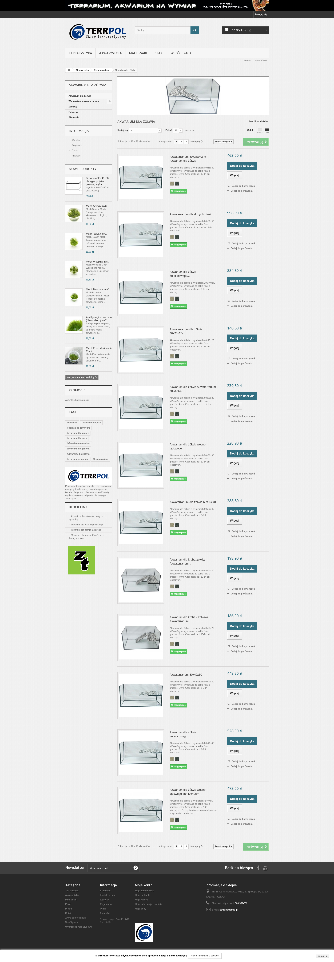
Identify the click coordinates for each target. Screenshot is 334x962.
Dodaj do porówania (241, 191)
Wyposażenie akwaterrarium (84, 101)
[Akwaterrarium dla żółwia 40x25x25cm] (141, 350)
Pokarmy (73, 112)
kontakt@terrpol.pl (229, 909)
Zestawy (73, 106)
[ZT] (81, 560)
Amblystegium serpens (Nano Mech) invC (99, 319)
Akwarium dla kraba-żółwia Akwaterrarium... (187, 561)
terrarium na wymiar (78, 459)
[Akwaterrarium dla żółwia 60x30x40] (141, 522)
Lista (267, 133)
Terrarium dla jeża (91, 422)
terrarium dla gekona (78, 448)
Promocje (77, 390)
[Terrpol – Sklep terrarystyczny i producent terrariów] (97, 32)
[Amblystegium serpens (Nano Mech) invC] (74, 325)
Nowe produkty (82, 169)
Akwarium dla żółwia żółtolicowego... (183, 273)
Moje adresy (141, 899)
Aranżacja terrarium (75, 917)
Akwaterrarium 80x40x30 (186, 674)
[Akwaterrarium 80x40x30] (141, 695)
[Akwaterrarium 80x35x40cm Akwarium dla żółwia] (141, 177)
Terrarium (72, 422)
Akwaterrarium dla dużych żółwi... (192, 214)
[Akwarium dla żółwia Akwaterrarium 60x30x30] (141, 407)
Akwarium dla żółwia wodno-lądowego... (188, 446)
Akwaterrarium (101, 70)
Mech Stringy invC (96, 205)
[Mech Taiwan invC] (74, 241)
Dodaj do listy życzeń (243, 186)
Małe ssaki (138, 53)
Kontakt (248, 60)
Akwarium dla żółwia (78, 454)
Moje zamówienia (144, 890)
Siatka (260, 133)
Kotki (68, 913)
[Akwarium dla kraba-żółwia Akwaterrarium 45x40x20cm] (141, 580)
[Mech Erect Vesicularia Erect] (74, 356)
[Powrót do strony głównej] (69, 70)
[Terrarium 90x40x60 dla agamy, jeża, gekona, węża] (74, 186)
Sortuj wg (122, 130)
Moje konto (143, 885)
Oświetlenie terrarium (78, 443)
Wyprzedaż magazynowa (78, 926)
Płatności (76, 155)
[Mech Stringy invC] (74, 213)
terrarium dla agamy (78, 433)
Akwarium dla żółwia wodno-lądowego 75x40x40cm (188, 791)
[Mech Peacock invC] (74, 297)
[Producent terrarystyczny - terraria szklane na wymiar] (167, 5)
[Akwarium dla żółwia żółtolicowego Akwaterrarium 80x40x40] (141, 753)
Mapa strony (261, 60)
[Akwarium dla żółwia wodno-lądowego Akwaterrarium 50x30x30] (141, 465)
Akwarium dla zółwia (80, 96)
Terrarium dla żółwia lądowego (86, 530)
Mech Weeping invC (97, 261)
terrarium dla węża (77, 438)
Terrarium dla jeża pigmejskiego (87, 524)
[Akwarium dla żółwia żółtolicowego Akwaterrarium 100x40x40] (141, 292)
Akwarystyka (110, 53)
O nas (74, 150)
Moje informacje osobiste (148, 904)
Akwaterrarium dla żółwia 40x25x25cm (186, 331)
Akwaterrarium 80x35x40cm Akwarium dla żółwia (188, 158)
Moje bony (140, 908)
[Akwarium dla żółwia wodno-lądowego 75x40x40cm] (141, 810)
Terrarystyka (80, 53)
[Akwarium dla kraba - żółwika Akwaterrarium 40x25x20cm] (141, 637)
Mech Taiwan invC (96, 233)
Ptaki (159, 53)
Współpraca (181, 53)
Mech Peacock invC (97, 289)
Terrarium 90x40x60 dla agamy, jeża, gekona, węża (97, 181)
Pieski (68, 908)
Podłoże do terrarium (78, 427)
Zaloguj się (261, 14)
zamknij (322, 956)
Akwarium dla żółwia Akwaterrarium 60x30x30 (193, 389)
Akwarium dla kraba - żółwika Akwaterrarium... (189, 619)
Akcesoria (74, 117)
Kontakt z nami (108, 895)
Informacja (79, 131)
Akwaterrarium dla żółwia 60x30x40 (193, 502)
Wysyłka (75, 140)
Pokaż (168, 130)
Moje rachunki (142, 895)
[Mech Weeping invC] (74, 269)
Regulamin (76, 145)
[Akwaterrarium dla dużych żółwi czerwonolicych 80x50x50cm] (141, 235)
